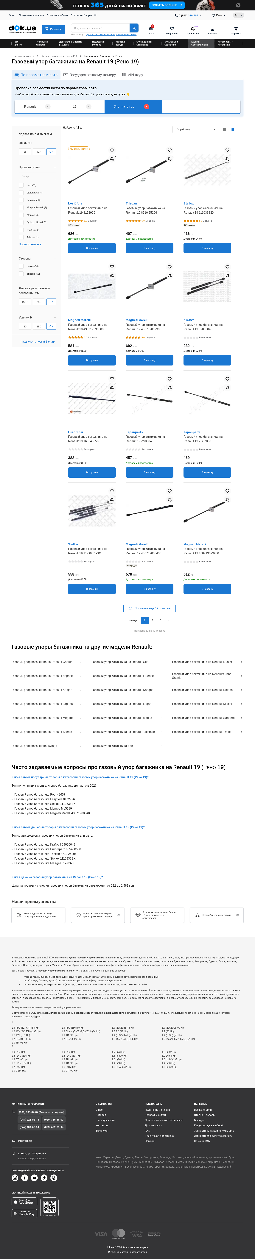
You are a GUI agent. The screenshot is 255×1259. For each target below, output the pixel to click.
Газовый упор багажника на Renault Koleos (202, 690)
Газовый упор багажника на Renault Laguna (42, 704)
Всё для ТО (18, 43)
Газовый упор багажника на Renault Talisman (123, 732)
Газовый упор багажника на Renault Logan (121, 704)
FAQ (147, 1130)
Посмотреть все (30, 244)
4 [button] (168, 620)
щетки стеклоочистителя (100, 34)
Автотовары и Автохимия (225, 43)
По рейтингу (183, 129)
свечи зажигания (126, 34)
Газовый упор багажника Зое (112, 746)
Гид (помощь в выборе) (208, 1125)
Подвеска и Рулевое (98, 43)
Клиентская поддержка (159, 1135)
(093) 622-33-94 (53, 1127)
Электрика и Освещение (171, 43)
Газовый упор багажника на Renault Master (202, 704)
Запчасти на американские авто (214, 1130)
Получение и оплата (31, 15)
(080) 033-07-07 (28, 1112)
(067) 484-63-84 (29, 1127)
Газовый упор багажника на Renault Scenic (42, 732)
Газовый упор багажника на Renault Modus (122, 718)
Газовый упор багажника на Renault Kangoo (122, 690)
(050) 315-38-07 (53, 1119)
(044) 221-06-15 (29, 1119)
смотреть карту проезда (32, 1158)
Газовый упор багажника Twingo (34, 746)
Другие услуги (153, 1125)
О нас (12, 15)
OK (51, 151)
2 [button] (152, 620)
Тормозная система (42, 43)
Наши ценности (105, 1120)
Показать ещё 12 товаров (152, 608)
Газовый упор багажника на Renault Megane (43, 718)
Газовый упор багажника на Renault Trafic (201, 732)
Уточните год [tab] (124, 106)
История (101, 1114)
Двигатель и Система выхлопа (70, 43)
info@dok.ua (25, 1140)
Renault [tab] (30, 106)
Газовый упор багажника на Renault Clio (120, 662)
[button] (53, 29)
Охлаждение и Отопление (144, 43)
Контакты (102, 1125)
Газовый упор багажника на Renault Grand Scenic (201, 676)
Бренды (199, 1120)
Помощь (150, 1141)
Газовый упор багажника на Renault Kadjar (41, 690)
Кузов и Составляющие (199, 43)
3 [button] (160, 620)
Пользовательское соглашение (164, 1120)
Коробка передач (120, 43)
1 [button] (144, 620)
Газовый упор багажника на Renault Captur (42, 662)
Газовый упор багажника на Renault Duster (202, 662)
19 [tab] (75, 106)
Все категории (203, 1109)
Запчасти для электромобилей (213, 1135)
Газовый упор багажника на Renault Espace (42, 676)
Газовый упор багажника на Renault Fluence (123, 676)
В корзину (92, 248)
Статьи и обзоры (81, 15)
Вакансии (102, 1130)
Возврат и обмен (57, 15)
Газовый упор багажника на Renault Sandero (203, 718)
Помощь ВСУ (202, 1141)
